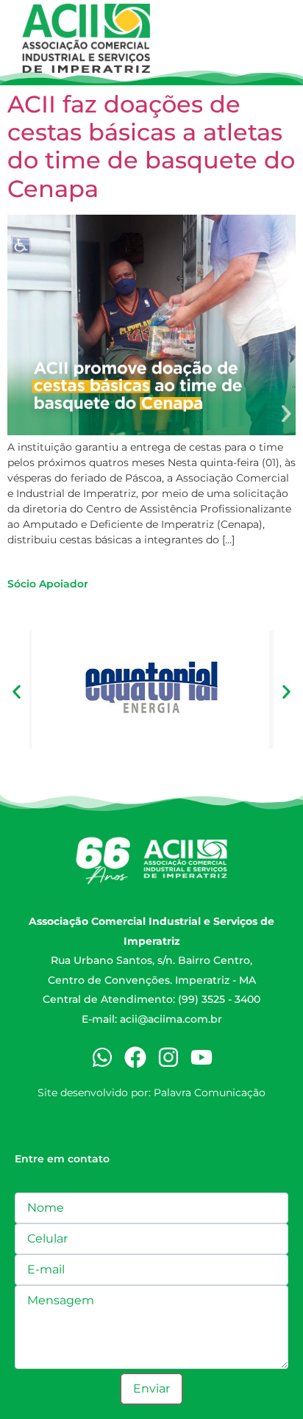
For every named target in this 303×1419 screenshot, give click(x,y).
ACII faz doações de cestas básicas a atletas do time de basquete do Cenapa (151, 146)
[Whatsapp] (102, 1057)
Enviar (151, 1388)
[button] (16, 691)
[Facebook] (135, 1057)
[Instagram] (168, 1057)
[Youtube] (201, 1057)
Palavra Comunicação (209, 1092)
